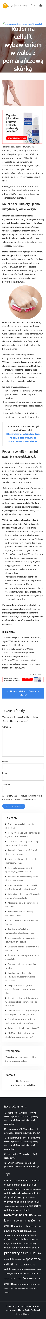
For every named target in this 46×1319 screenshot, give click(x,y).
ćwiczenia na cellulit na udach (22, 1284)
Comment (7, 726)
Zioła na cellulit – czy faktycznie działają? (24, 693)
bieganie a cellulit (21, 1184)
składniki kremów (20, 1259)
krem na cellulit (14, 1220)
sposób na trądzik (18, 1265)
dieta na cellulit (32, 1201)
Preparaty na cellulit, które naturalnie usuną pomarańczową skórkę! (20, 989)
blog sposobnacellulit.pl (25, 1057)
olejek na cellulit (12, 1243)
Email (5, 773)
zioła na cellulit (30, 1273)
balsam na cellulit (13, 1180)
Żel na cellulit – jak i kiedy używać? (23, 1028)
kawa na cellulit (21, 1210)
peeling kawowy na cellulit (25, 1247)
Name (5, 761)
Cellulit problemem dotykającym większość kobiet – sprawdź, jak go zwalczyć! (21, 1002)
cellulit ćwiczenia (30, 1197)
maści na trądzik (32, 1231)
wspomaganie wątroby (34, 1269)
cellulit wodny (17, 1197)
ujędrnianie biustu (22, 1269)
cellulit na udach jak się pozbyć (32, 1189)
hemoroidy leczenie (20, 1206)
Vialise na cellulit (19, 1061)
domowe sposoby (9, 1206)
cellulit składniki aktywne (17, 1193)
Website (6, 784)
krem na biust (36, 1215)
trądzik (14, 1269)
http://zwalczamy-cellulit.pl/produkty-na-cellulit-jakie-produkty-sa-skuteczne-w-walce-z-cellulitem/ (23, 438)
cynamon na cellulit (14, 1201)
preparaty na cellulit (20, 1253)
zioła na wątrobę (17, 1279)
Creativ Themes (22, 1314)
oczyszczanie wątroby (31, 1239)
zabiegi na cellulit (13, 1273)
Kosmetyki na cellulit (18, 1215)
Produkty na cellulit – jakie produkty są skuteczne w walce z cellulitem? (20, 977)
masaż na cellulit (22, 1226)
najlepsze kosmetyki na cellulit (13, 1235)
